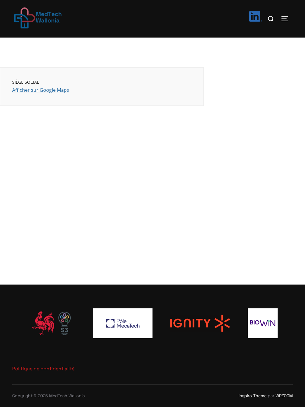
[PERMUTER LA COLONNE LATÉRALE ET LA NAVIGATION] (287, 18)
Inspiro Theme (253, 395)
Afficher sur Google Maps (40, 90)
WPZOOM (284, 395)
